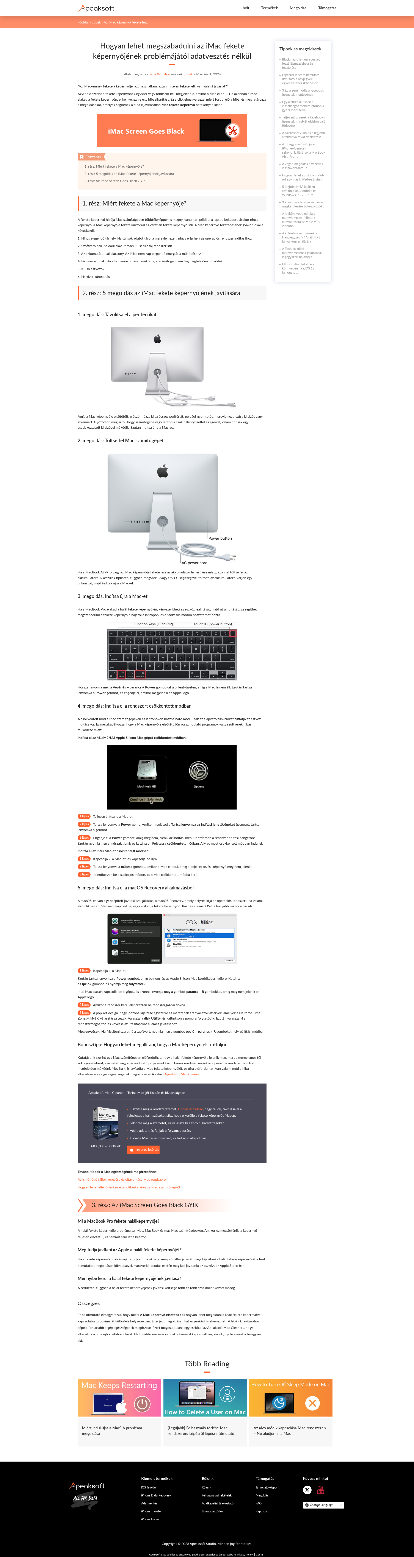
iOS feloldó (148, 1487)
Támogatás (327, 8)
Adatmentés (149, 1503)
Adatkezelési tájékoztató (218, 1503)
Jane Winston (159, 74)
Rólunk (206, 1487)
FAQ (259, 1503)
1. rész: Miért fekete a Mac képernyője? (114, 166)
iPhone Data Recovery (156, 1495)
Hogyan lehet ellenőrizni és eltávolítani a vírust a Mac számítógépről (129, 1187)
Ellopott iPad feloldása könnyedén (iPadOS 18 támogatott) (298, 268)
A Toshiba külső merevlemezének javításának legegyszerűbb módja (302, 253)
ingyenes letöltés (147, 1149)
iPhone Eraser (150, 1519)
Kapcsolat (262, 1511)
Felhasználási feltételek (217, 1495)
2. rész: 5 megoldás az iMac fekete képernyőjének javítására (129, 174)
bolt (246, 8)
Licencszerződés (212, 1511)
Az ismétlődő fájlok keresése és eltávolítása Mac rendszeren (123, 1179)
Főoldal (83, 22)
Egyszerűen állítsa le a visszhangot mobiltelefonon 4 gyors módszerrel (303, 106)
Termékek (269, 8)
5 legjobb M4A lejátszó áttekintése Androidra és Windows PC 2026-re (299, 191)
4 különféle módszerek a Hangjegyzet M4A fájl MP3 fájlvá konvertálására (301, 237)
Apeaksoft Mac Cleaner (182, 1074)
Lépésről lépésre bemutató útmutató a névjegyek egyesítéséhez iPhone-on (301, 79)
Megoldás (298, 8)
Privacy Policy (245, 1554)
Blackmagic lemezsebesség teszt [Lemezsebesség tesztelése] (301, 63)
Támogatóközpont (267, 1487)
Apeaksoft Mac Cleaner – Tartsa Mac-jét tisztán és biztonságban (136, 1093)
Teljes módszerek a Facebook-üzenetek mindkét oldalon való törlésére (304, 121)
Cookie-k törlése (190, 1109)
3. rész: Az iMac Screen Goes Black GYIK (115, 181)
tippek (96, 22)
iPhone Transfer (151, 1511)
